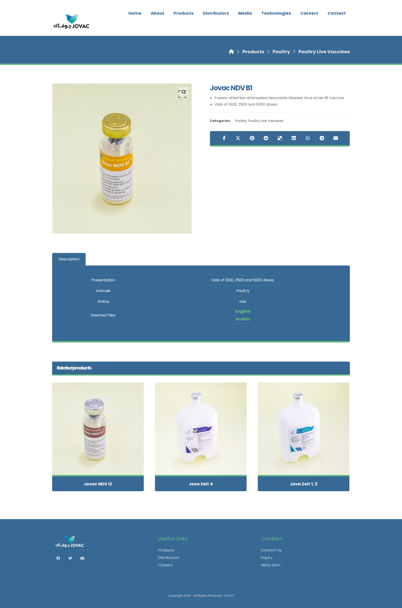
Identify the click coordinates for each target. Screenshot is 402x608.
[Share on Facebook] (224, 138)
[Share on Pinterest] (252, 138)
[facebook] (60, 558)
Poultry (241, 120)
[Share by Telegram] (321, 138)
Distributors (168, 557)
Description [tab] (69, 259)
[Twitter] (73, 558)
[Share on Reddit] (266, 138)
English (243, 311)
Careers (165, 565)
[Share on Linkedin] (293, 138)
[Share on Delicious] (280, 138)
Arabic (242, 319)
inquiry (267, 557)
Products (166, 550)
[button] (183, 92)
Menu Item (270, 565)
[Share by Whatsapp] (307, 138)
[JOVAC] (72, 21)
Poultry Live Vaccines (265, 120)
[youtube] (85, 558)
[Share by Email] (335, 138)
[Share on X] (238, 138)
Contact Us (271, 550)
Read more (100, 462)
